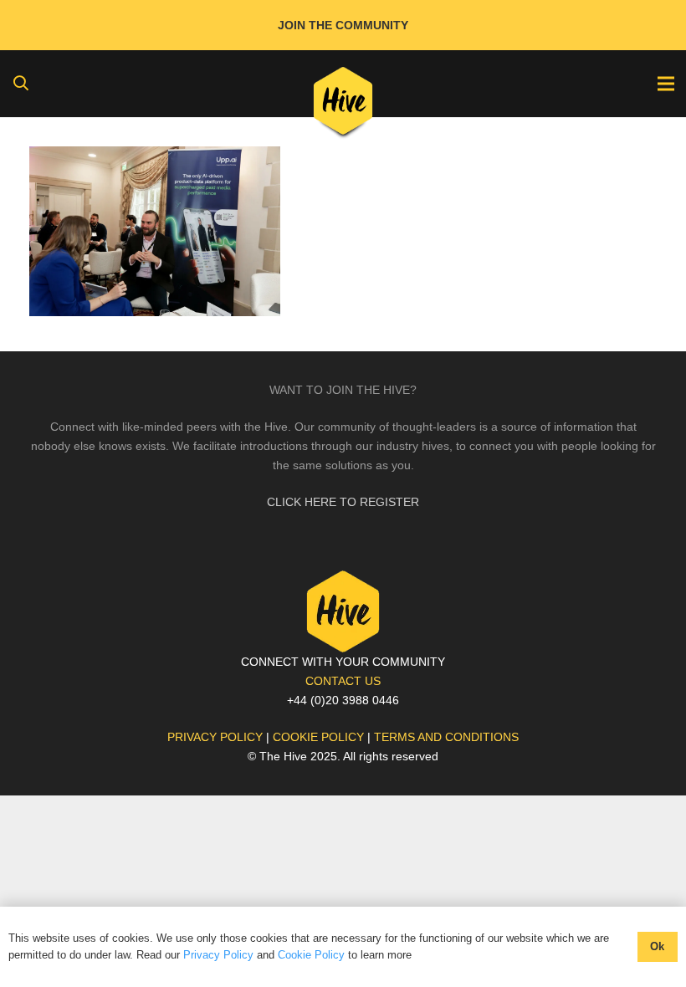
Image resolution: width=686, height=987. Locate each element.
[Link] (343, 104)
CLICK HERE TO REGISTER (343, 502)
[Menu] (665, 84)
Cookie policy (318, 737)
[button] (21, 83)
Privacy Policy (218, 955)
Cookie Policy (311, 955)
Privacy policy (215, 737)
